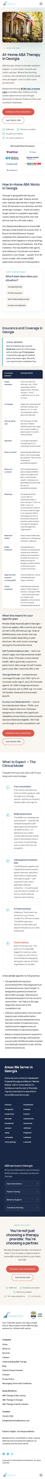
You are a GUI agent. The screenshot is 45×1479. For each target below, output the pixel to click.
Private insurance (15, 293)
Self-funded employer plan (18, 299)
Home (5, 1344)
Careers (5, 1357)
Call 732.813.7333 (13, 120)
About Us (6, 1348)
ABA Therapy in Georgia (12, 1400)
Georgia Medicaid (15, 287)
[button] (40, 4)
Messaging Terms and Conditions (17, 1383)
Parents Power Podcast (12, 1370)
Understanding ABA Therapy (14, 1361)
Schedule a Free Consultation (22, 1269)
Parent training (21, 942)
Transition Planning (15, 1207)
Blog (4, 1366)
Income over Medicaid (16, 305)
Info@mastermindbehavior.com (16, 1420)
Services (6, 1353)
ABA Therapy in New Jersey (14, 1395)
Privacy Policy (8, 1379)
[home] (9, 4)
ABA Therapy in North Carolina (15, 1404)
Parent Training (13, 1191)
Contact (6, 1374)
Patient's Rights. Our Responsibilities (18, 1431)
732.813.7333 (7, 1416)
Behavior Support (14, 1199)
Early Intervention (14, 1183)
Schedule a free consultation (18, 112)
